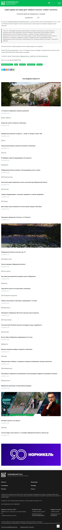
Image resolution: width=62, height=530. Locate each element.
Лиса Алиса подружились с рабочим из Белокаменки (30, 56)
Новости (3, 482)
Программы (34, 482)
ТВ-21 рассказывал (12, 50)
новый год (22, 64)
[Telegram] (9, 70)
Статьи (33, 489)
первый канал (31, 64)
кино (16, 64)
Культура (39, 64)
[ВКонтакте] (4, 70)
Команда (33, 485)
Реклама (3, 489)
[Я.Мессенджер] (2, 70)
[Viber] (11, 70)
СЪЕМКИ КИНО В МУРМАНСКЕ (18, 22)
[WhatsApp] (13, 70)
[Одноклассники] (7, 70)
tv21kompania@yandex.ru (38, 515)
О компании (4, 485)
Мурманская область (7, 64)
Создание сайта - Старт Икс (27, 527)
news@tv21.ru (54, 515)
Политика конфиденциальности (9, 527)
